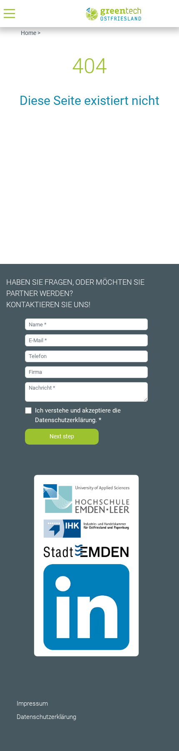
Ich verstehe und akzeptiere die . (78, 415)
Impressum (32, 703)
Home (28, 33)
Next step (62, 436)
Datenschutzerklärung (65, 420)
